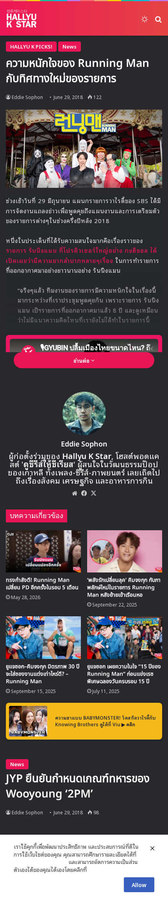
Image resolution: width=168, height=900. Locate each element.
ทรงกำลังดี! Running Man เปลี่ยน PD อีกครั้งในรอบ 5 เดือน (42, 584)
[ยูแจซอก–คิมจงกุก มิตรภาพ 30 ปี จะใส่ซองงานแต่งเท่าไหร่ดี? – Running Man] (43, 637)
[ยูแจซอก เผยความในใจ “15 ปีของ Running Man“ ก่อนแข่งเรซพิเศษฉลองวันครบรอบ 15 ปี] (124, 637)
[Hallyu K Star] (21, 18)
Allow (139, 884)
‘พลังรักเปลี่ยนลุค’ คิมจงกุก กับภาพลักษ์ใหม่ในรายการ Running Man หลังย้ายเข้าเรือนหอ (124, 587)
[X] (93, 493)
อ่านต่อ (82, 360)
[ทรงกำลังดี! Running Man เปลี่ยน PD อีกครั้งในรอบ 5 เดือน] (43, 551)
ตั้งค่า (95, 869)
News (70, 46)
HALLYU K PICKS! (31, 46)
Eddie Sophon (27, 97)
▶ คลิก (128, 724)
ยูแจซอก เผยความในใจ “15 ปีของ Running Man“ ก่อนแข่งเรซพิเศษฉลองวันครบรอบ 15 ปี (124, 674)
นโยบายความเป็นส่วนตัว (40, 862)
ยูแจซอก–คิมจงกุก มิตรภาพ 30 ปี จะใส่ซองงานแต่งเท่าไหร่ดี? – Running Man (42, 674)
